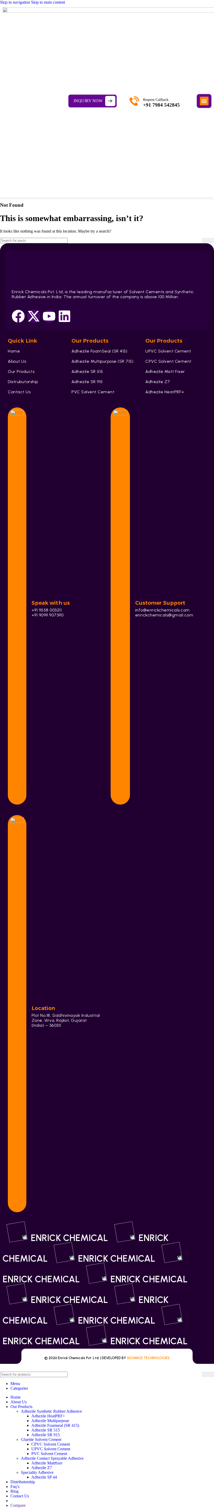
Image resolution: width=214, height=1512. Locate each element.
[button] (204, 101)
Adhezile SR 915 (45, 1435)
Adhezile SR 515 (45, 1430)
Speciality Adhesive (37, 1472)
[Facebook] (18, 316)
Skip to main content (48, 2)
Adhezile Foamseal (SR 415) (55, 1425)
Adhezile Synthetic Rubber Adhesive (51, 1411)
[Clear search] (198, 240)
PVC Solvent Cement (49, 1453)
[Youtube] (49, 316)
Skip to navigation (15, 2)
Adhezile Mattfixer (46, 1463)
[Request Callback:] (134, 101)
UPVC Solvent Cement (50, 1449)
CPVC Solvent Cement (50, 1444)
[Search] (208, 240)
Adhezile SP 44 (44, 1477)
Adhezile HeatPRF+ (48, 1416)
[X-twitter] (33, 316)
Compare (18, 1505)
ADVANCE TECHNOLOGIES (148, 1358)
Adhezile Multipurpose (50, 1420)
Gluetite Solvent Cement (41, 1439)
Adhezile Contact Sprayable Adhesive (52, 1458)
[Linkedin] (64, 316)
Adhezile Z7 (41, 1467)
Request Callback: (156, 100)
